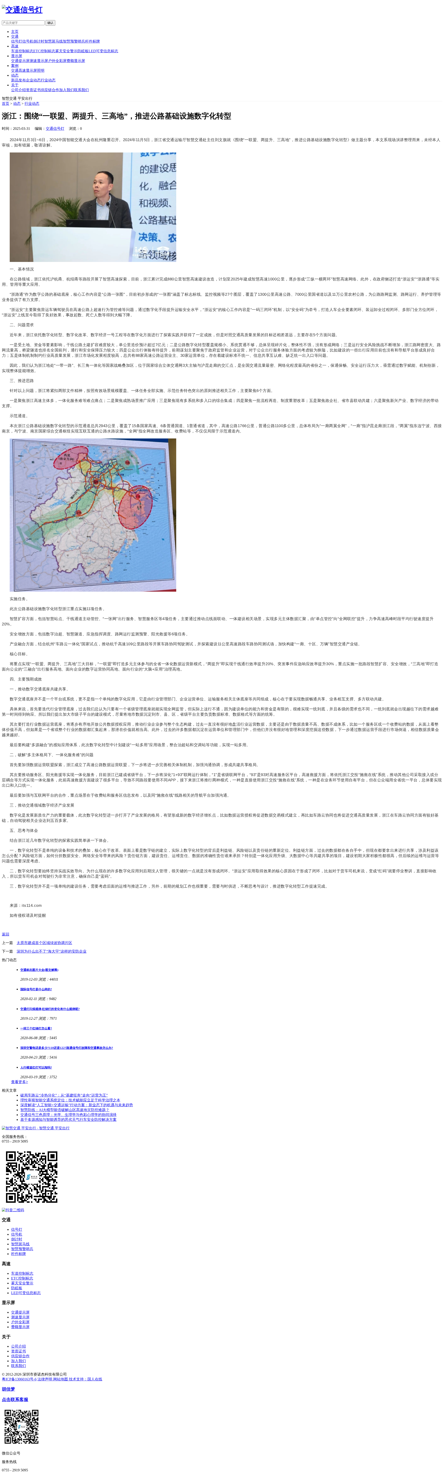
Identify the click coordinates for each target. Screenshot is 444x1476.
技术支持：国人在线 (85, 1379)
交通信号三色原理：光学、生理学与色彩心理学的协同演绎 (68, 1115)
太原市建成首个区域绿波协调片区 (44, 943)
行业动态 (48, 80)
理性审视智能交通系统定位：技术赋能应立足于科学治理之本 (70, 1100)
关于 (14, 85)
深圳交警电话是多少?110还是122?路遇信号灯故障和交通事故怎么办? (66, 1048)
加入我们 (66, 90)
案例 (14, 66)
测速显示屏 (39, 61)
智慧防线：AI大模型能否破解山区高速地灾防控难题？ (64, 1110)
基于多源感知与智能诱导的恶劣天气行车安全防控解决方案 (68, 1120)
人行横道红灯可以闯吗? (36, 1067)
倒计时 (38, 41)
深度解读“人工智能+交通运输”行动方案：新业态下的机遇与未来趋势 (76, 1105)
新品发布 (18, 80)
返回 (5, 934)
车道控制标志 (22, 51)
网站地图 (61, 1379)
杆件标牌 (92, 41)
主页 (14, 32)
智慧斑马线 (53, 41)
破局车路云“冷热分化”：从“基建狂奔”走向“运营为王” (64, 1095)
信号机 (27, 41)
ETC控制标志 (44, 51)
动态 (14, 75)
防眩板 (83, 51)
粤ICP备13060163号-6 (19, 1379)
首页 (5, 104)
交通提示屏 (20, 61)
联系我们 (81, 90)
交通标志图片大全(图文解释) (39, 970)
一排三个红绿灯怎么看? (36, 1028)
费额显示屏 (76, 61)
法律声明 (45, 1379)
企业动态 (33, 80)
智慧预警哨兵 (74, 41)
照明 (40, 70)
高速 (14, 46)
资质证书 (33, 90)
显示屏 (16, 56)
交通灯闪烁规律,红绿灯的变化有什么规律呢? (50, 1009)
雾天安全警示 (66, 51)
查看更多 (19, 1082)
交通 (14, 36)
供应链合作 (50, 90)
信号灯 (16, 41)
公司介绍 (18, 90)
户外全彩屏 (57, 61)
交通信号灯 (55, 129)
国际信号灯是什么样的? (36, 989)
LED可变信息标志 (103, 51)
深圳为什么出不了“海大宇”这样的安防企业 (51, 951)
